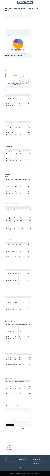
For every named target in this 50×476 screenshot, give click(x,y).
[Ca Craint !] (25, 2)
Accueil (6, 459)
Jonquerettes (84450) (9, 449)
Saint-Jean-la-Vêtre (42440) (36, 463)
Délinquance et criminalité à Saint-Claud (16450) (25, 459)
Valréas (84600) (8, 430)
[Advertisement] (18, 24)
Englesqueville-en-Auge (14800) (37, 459)
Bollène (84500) (8, 447)
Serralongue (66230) (35, 460)
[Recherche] (44, 5)
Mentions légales (7, 460)
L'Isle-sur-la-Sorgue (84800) (9, 445)
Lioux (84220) (7, 443)
